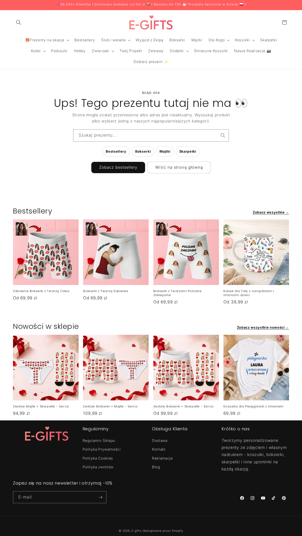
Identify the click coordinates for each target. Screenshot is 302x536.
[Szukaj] (223, 135)
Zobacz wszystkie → (271, 212)
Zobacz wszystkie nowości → (263, 327)
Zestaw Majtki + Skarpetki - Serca (41, 407)
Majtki (164, 151)
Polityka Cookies (98, 458)
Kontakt (159, 449)
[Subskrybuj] (100, 497)
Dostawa (160, 440)
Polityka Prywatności (102, 449)
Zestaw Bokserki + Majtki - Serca (110, 407)
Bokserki (143, 151)
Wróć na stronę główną (179, 167)
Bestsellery (116, 151)
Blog (156, 467)
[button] (18, 22)
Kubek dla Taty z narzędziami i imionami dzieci (248, 293)
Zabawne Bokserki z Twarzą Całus (41, 291)
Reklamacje (162, 458)
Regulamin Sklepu (99, 440)
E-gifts (136, 530)
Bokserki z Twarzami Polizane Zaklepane (177, 293)
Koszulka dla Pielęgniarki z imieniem (253, 407)
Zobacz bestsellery (118, 167)
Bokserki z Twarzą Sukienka (105, 291)
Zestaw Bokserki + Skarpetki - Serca (183, 407)
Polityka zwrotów (98, 467)
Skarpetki (187, 151)
